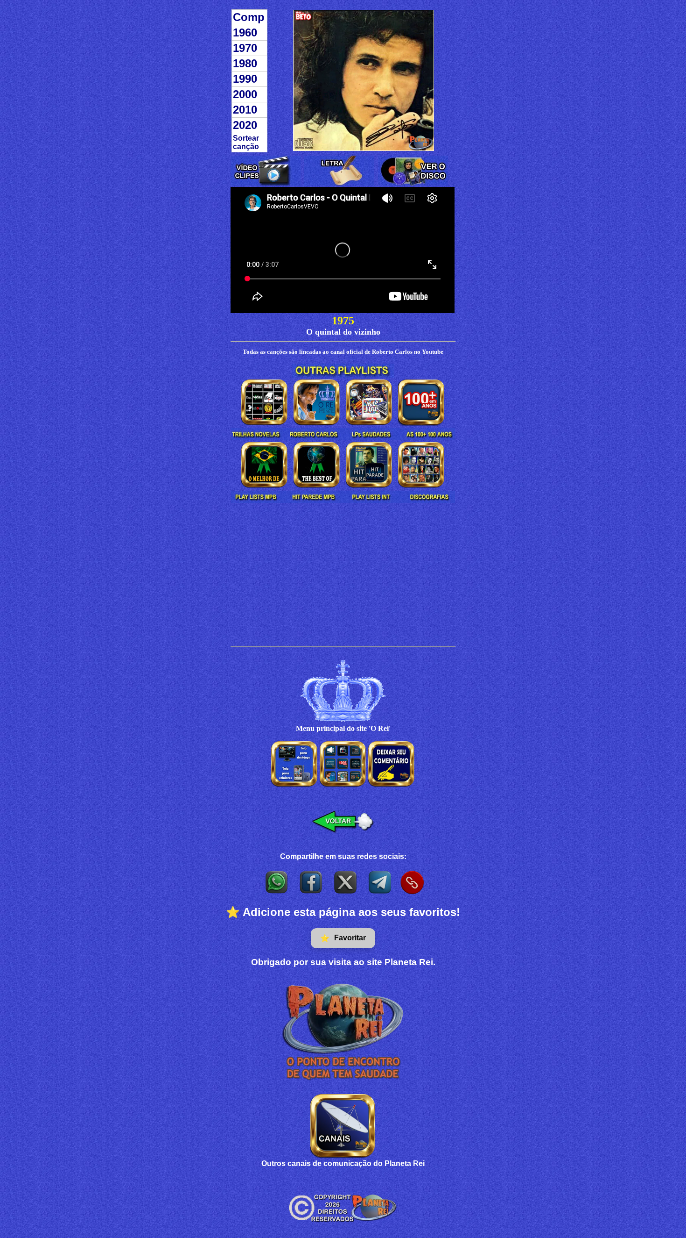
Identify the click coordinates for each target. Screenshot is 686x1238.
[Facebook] (312, 882)
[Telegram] (381, 882)
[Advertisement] (343, 576)
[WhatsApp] (277, 882)
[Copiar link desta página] (412, 882)
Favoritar (343, 938)
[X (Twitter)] (346, 882)
